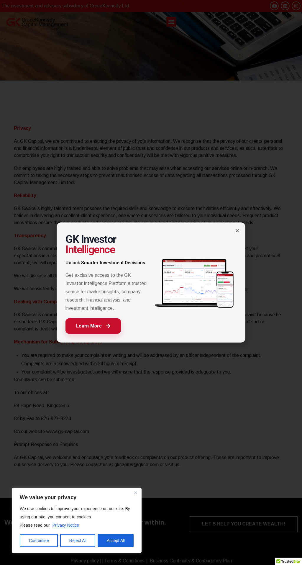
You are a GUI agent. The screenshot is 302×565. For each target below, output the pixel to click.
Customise (39, 540)
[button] (237, 230)
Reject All (77, 540)
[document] (151, 282)
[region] (77, 520)
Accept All (116, 540)
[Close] (135, 492)
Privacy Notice (65, 525)
